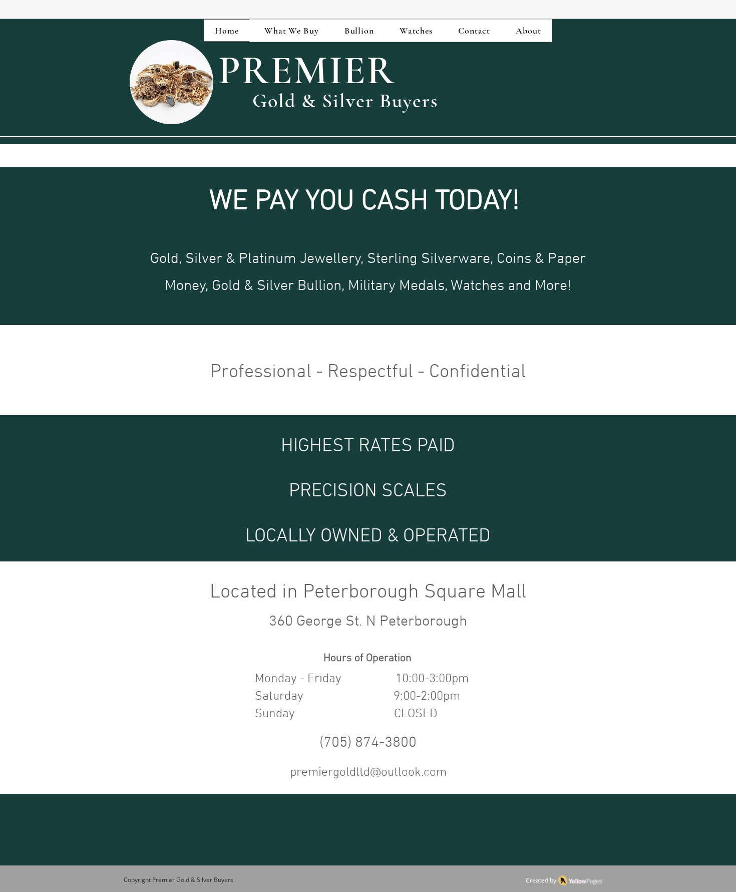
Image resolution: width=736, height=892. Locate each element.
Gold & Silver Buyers (204, 879)
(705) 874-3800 (368, 743)
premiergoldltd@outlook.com (368, 772)
